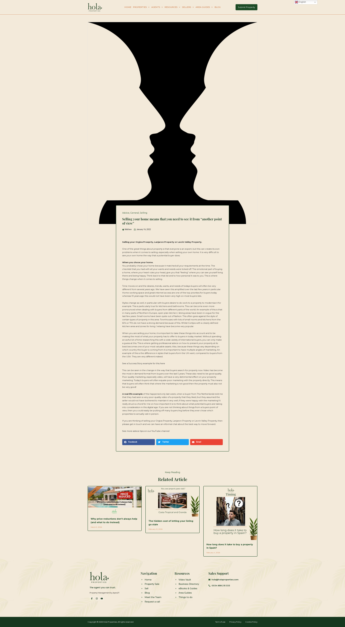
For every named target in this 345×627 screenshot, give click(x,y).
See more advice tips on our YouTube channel (146, 431)
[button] (138, 442)
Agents (155, 7)
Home (127, 7)
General (134, 213)
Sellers (186, 7)
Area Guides (203, 7)
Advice (125, 213)
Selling (143, 213)
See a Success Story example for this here (143, 363)
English (302, 2)
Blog (218, 7)
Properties (140, 7)
